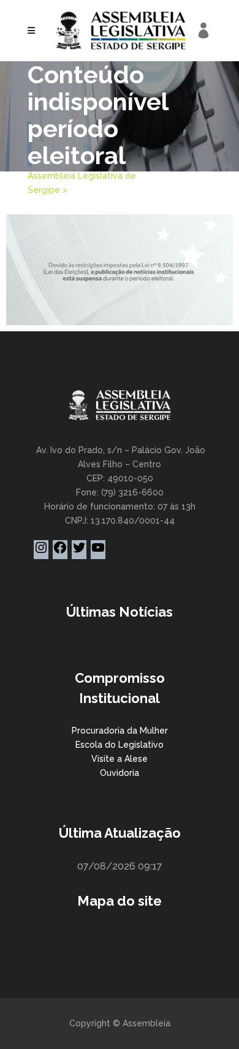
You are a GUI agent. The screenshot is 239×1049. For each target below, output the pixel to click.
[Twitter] (79, 552)
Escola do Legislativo (119, 745)
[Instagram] (41, 552)
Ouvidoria (119, 773)
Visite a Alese (119, 759)
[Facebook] (60, 552)
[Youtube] (98, 552)
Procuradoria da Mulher (120, 730)
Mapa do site (119, 901)
